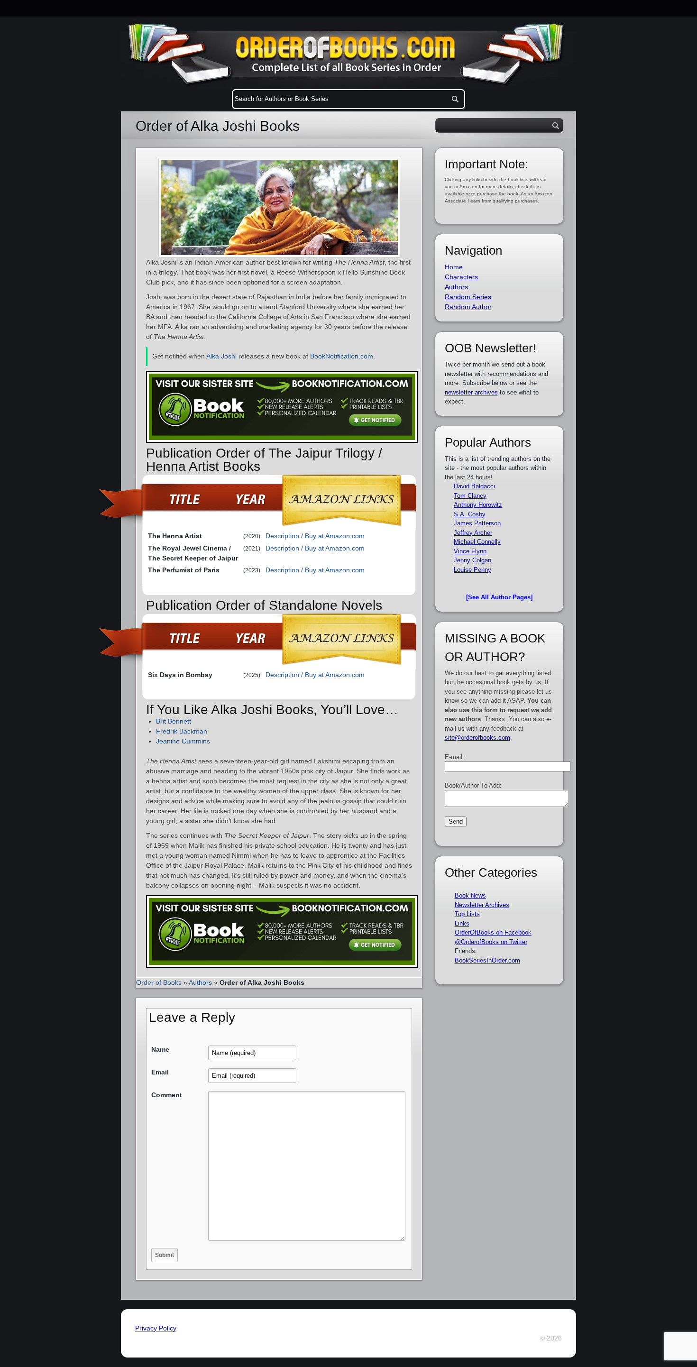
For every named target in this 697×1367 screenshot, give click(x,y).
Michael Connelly (477, 541)
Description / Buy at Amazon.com (315, 536)
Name (160, 1049)
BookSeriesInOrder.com (487, 960)
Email (160, 1072)
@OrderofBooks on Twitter (491, 941)
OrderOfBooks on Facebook (493, 932)
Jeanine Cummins (183, 741)
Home (454, 267)
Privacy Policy (155, 1328)
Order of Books (159, 982)
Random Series (468, 297)
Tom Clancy (470, 495)
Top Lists (467, 913)
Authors (200, 982)
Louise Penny (472, 569)
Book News (470, 895)
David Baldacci (474, 486)
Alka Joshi (221, 356)
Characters (461, 277)
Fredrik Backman (181, 731)
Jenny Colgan (472, 560)
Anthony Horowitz (478, 504)
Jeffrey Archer (473, 532)
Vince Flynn (470, 551)
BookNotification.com (341, 356)
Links (462, 923)
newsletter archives (471, 392)
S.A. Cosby (470, 514)
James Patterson (477, 523)
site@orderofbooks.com (477, 737)
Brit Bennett (173, 721)
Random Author (468, 307)
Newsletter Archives (482, 904)
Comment (166, 1095)
